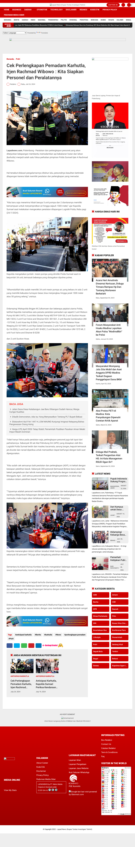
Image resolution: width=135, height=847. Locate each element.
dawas (96, 666)
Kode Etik (94, 10)
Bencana (94, 20)
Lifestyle (97, 637)
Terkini (115, 651)
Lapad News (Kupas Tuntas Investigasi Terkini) (74, 829)
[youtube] (14, 5)
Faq (103, 756)
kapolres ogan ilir (119, 666)
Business (16, 10)
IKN (94, 623)
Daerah (28, 10)
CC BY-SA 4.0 (43, 790)
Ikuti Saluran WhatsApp (79, 772)
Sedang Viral (117, 644)
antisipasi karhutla (24, 635)
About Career (42, 763)
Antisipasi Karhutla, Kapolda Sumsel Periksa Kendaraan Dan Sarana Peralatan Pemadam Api (47, 684)
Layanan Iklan (75, 760)
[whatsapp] (24, 645)
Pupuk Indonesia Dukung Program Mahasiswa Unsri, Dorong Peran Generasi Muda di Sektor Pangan (118, 480)
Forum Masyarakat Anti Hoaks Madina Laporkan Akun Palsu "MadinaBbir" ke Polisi (109, 329)
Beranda (7, 20)
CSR (114, 602)
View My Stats (10, 790)
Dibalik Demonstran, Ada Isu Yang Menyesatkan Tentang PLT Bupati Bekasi (47, 417)
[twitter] (10, 5)
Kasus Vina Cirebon (120, 623)
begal (95, 659)
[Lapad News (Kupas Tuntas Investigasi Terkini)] (67, 5)
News (58, 635)
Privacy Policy (110, 10)
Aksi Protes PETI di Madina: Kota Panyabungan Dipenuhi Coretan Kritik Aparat (108, 415)
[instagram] (7, 5)
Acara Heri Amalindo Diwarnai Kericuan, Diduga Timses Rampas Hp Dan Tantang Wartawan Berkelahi (110, 287)
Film (114, 616)
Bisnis (103, 20)
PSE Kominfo (74, 786)
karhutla (48, 635)
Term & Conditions (109, 752)
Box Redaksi (106, 740)
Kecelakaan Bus (100, 630)
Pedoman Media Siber (14, 15)
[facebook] (3, 5)
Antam (115, 595)
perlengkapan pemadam (75, 635)
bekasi (115, 659)
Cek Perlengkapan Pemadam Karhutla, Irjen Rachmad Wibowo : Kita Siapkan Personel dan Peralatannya (21, 684)
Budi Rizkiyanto (114, 567)
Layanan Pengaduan (77, 764)
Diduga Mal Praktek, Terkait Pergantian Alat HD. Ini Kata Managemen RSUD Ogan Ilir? (109, 457)
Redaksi (83, 10)
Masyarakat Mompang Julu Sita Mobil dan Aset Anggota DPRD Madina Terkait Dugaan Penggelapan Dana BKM (109, 373)
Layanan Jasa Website (78, 768)
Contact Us (106, 744)
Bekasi (112, 540)
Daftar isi (113, 5)
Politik (64, 20)
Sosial (128, 20)
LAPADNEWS (43, 784)
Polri (18, 59)
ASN (95, 595)
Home (6, 10)
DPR (95, 609)
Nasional (42, 20)
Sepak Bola (98, 651)
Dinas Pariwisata (100, 616)
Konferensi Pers (119, 630)
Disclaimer (71, 10)
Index (33, 20)
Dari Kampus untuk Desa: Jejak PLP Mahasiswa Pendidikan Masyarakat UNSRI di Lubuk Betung (118, 508)
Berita (16, 20)
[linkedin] (39, 645)
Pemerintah (53, 20)
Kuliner (120, 20)
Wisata (111, 20)
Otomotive (42, 10)
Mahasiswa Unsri (114, 487)
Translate (44, 33)
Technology (56, 10)
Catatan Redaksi (108, 748)
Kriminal (73, 20)
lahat (112, 515)
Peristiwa (84, 20)
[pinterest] (31, 645)
